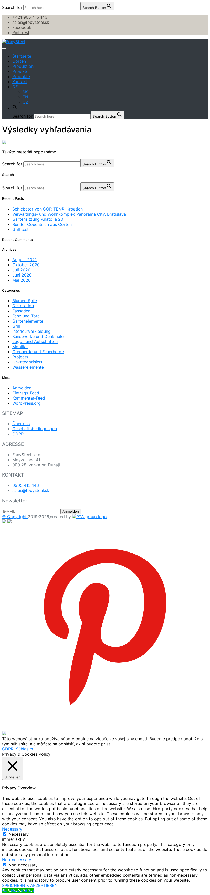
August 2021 (24, 259)
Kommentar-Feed (28, 398)
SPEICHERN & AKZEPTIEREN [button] (30, 885)
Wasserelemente (28, 367)
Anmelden (22, 387)
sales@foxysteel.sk (30, 22)
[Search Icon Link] (14, 108)
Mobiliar (20, 346)
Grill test (20, 229)
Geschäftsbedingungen (34, 428)
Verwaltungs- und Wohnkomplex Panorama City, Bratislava (69, 214)
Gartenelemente (27, 321)
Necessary (18, 834)
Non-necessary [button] (16, 859)
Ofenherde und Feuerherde (38, 351)
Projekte (20, 71)
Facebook (22, 27)
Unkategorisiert (27, 361)
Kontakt (19, 81)
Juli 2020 (21, 269)
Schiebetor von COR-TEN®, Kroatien (47, 209)
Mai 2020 (21, 280)
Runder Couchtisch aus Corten (42, 224)
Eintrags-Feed (25, 392)
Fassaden (21, 310)
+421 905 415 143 (29, 17)
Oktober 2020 (26, 264)
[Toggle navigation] (4, 48)
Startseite (21, 56)
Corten (19, 61)
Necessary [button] (12, 829)
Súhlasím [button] (24, 749)
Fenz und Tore (26, 315)
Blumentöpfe (24, 300)
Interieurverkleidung (31, 331)
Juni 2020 (22, 275)
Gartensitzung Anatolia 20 (37, 219)
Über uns (21, 423)
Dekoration (23, 305)
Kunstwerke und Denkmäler (38, 336)
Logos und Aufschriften (35, 341)
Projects (20, 356)
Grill (16, 326)
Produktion (23, 66)
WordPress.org (26, 403)
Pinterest (20, 32)
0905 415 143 (25, 485)
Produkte (21, 76)
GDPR (18, 433)
